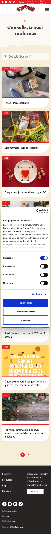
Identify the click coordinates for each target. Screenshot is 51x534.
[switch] (44, 266)
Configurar (37, 294)
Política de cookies (9, 521)
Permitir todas (25, 303)
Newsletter (35, 492)
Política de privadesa (9, 511)
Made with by (12, 527)
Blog (4, 485)
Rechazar (25, 320)
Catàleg (21, 2)
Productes (7, 479)
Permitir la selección (25, 311)
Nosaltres (6, 491)
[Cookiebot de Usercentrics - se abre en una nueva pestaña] (36, 211)
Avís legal (5, 516)
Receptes (6, 473)
